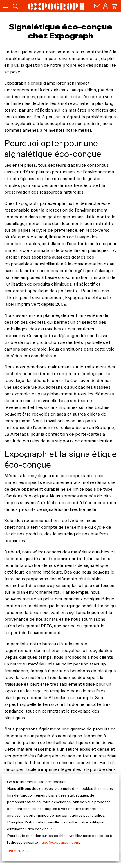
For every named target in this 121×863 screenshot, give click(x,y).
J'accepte (18, 851)
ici (51, 829)
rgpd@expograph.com (60, 842)
